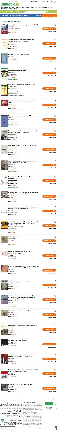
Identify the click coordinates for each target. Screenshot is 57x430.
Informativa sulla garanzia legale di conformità (14, 416)
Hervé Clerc (10, 117)
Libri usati (18, 7)
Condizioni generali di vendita (11, 415)
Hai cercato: (4, 21)
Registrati (47, 1)
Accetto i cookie (49, 403)
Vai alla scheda (52, 31)
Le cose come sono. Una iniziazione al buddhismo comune (23, 115)
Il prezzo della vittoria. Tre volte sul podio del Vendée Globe (23, 25)
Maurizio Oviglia (11, 226)
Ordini (14, 1)
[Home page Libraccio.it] (10, 5)
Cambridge (13, 104)
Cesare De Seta (18, 282)
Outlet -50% (34, 7)
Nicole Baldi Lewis (12, 86)
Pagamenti (14, 413)
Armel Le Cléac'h (11, 26)
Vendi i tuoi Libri (36, 1)
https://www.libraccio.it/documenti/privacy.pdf (35, 413)
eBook (39, 7)
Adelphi (12, 119)
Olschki (12, 44)
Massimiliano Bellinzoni (13, 300)
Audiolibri (44, 7)
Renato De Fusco (11, 134)
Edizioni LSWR (13, 74)
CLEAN (12, 135)
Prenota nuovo (48, 105)
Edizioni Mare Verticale (15, 28)
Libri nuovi (11, 7)
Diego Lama (19, 253)
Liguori (12, 56)
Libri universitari (26, 7)
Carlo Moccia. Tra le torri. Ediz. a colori (18, 340)
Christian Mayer (11, 72)
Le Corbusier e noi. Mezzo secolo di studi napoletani (21, 311)
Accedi (42, 1)
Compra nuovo (48, 28)
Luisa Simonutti (11, 43)
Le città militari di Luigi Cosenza (16, 237)
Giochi (50, 7)
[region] (38, 413)
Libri (7, 11)
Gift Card (10, 8)
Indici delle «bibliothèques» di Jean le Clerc (19, 54)
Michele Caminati (19, 226)
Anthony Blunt (11, 282)
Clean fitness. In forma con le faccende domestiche (21, 84)
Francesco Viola (11, 238)
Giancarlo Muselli (12, 195)
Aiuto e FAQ (30, 1)
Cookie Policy (26, 426)
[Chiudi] (53, 399)
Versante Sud (13, 228)
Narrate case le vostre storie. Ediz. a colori (19, 251)
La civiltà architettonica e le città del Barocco (20, 281)
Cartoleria (4, 8)
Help (19, 413)
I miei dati (10, 1)
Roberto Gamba (11, 164)
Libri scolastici (4, 7)
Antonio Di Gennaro (12, 148)
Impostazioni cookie (49, 408)
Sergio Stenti (11, 358)
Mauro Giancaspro (12, 253)
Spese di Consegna (6, 413)
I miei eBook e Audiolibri (22, 1)
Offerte (15, 8)
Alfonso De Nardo (12, 328)
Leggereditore (13, 88)
